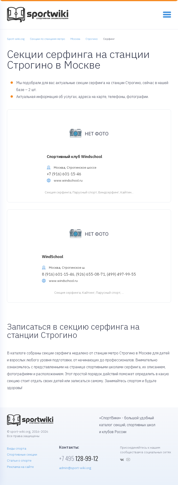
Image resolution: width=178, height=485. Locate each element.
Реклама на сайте (20, 467)
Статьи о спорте (19, 460)
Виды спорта (16, 448)
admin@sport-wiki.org (75, 468)
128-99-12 (78, 458)
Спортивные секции (22, 454)
